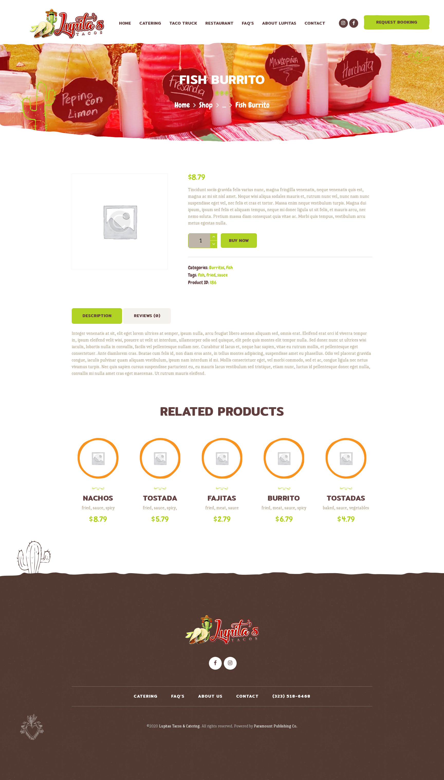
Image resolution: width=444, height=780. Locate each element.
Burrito (284, 498)
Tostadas (346, 498)
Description (97, 316)
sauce (222, 275)
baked (328, 507)
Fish (229, 267)
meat (221, 507)
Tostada (160, 498)
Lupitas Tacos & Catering (179, 726)
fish (201, 275)
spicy (110, 507)
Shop (206, 105)
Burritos (216, 267)
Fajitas (222, 498)
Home (182, 105)
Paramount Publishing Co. (275, 726)
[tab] (97, 316)
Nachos (98, 498)
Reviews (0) (147, 316)
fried (211, 275)
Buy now (239, 240)
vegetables (359, 507)
